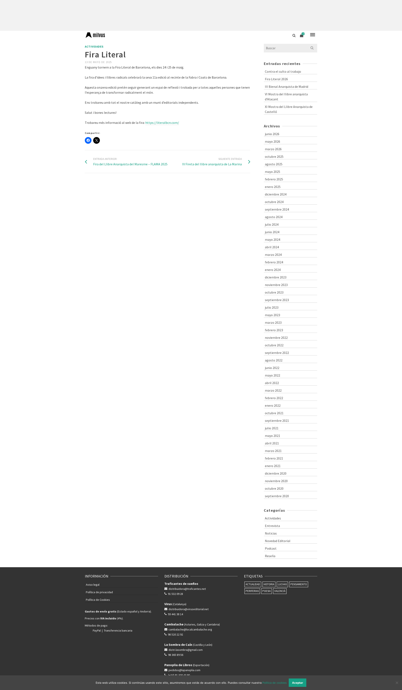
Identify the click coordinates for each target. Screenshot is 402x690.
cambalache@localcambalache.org (190, 629)
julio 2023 (271, 307)
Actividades (94, 46)
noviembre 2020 (276, 481)
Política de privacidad (99, 592)
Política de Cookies (98, 600)
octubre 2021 (274, 413)
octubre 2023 (274, 292)
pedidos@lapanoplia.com (184, 670)
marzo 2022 (273, 390)
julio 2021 (271, 428)
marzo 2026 (273, 149)
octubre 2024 (274, 202)
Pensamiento (298, 584)
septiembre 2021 (277, 420)
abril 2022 (272, 383)
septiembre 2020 (277, 496)
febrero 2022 (274, 398)
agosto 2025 (273, 164)
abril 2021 (272, 443)
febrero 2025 (274, 179)
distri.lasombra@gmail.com (186, 650)
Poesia (266, 591)
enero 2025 (273, 187)
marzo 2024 (273, 254)
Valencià (279, 591)
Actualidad (253, 584)
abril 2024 (272, 247)
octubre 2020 (274, 488)
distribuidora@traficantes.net (187, 589)
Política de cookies (274, 682)
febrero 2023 (274, 330)
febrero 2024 (274, 262)
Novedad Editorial (277, 541)
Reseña (270, 556)
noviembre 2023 (276, 285)
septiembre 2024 (277, 209)
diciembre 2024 (275, 194)
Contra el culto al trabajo (283, 71)
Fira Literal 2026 (276, 79)
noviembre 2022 (276, 337)
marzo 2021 (273, 451)
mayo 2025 (272, 172)
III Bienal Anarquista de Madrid (286, 86)
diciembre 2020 (275, 473)
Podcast (271, 548)
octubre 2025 (274, 156)
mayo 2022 (272, 375)
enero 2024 (273, 270)
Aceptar (297, 682)
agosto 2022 (273, 360)
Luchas (282, 584)
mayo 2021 (272, 436)
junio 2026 (272, 134)
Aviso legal (92, 584)
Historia (269, 584)
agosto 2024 (273, 217)
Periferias (252, 591)
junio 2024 (272, 232)
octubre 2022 (274, 345)
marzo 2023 (273, 322)
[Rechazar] (397, 683)
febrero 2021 (274, 458)
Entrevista (272, 526)
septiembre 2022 (277, 353)
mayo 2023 (272, 315)
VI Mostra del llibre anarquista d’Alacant (286, 96)
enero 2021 (273, 466)
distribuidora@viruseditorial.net (189, 609)
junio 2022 (272, 368)
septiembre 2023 (277, 300)
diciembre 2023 (275, 277)
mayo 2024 (272, 239)
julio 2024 (271, 224)
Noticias (271, 533)
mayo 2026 (272, 141)
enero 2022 (273, 405)
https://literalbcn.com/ (162, 122)
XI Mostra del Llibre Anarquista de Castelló (289, 109)
